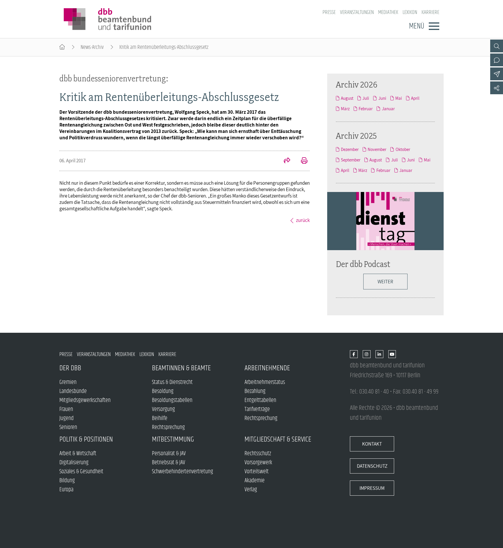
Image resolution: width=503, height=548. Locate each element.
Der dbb (70, 368)
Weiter (385, 281)
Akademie (255, 480)
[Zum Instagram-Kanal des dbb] (367, 354)
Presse (329, 12)
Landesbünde (73, 391)
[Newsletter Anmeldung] (496, 73)
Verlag (251, 489)
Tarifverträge (257, 409)
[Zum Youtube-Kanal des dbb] (392, 354)
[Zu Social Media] (496, 87)
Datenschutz (372, 466)
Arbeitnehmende (267, 368)
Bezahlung (255, 391)
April (415, 98)
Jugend (66, 418)
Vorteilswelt (257, 471)
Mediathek (388, 12)
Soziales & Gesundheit (81, 471)
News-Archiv (92, 47)
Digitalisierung (73, 462)
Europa (66, 489)
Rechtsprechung (168, 427)
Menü (416, 26)
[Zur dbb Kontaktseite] (496, 60)
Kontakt (372, 444)
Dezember (350, 149)
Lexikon (410, 12)
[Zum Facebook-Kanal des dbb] (354, 354)
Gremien (68, 382)
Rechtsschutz (258, 453)
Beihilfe (159, 418)
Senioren (68, 427)
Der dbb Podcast (363, 264)
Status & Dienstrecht (172, 382)
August (347, 98)
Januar (388, 108)
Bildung (67, 480)
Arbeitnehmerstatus (265, 382)
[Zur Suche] (496, 46)
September (350, 160)
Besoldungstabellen (172, 400)
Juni (382, 98)
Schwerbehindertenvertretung (182, 471)
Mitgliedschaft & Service (278, 439)
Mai (398, 98)
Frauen (66, 409)
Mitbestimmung (173, 439)
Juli (365, 98)
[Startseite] (62, 47)
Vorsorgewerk (258, 462)
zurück (303, 220)
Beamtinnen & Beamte (181, 368)
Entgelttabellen (260, 400)
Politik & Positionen (86, 439)
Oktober (403, 149)
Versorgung (163, 409)
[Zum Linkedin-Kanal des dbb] (379, 354)
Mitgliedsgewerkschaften (85, 400)
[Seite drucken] (301, 161)
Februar (366, 108)
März (345, 108)
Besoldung (162, 391)
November (377, 149)
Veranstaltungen (357, 12)
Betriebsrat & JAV (168, 462)
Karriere (430, 12)
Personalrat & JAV (169, 453)
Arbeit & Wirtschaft (77, 453)
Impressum (372, 488)
